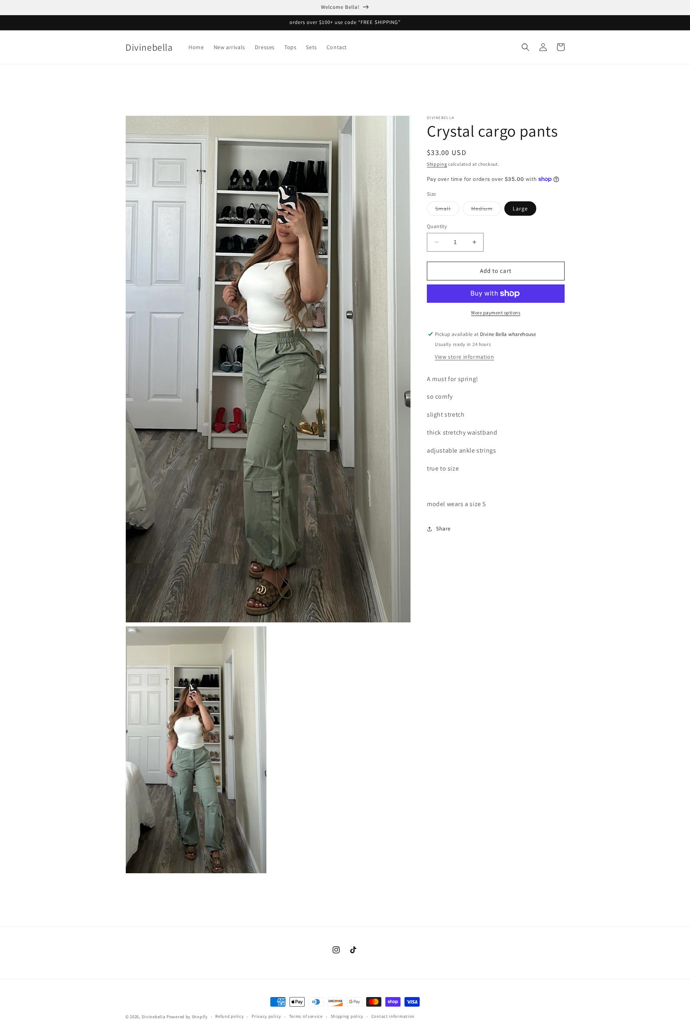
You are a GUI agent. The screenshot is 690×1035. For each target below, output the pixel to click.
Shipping (437, 164)
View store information (464, 356)
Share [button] (443, 528)
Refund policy (229, 1016)
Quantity (437, 226)
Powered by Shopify (187, 1016)
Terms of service (306, 1016)
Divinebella (154, 1016)
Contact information (392, 1016)
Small (447, 210)
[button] (525, 47)
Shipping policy (347, 1016)
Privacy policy (266, 1016)
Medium (486, 210)
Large (520, 208)
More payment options (495, 313)
